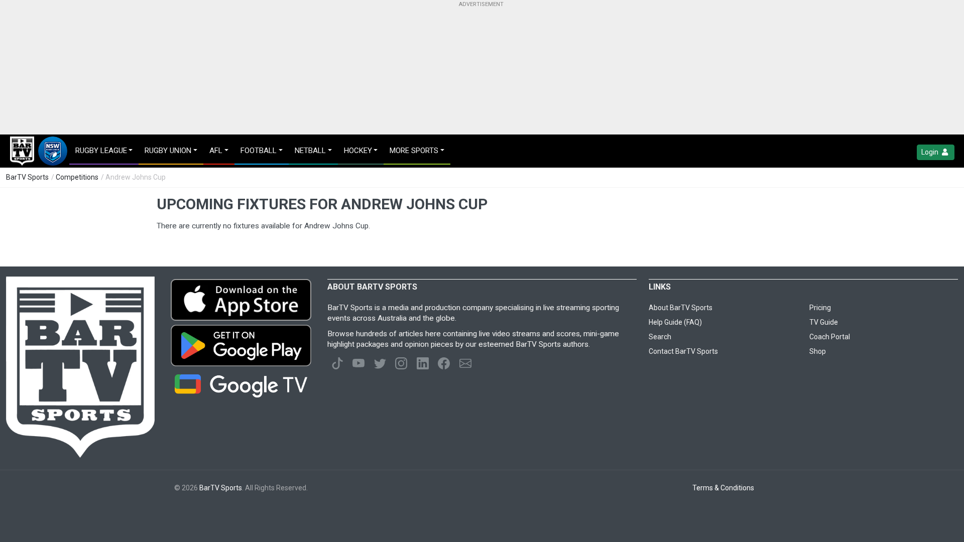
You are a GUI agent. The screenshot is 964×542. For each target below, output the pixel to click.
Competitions (77, 177)
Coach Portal (829, 337)
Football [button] (258, 150)
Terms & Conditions (723, 488)
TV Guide (823, 322)
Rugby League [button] (101, 150)
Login (930, 152)
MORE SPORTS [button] (414, 150)
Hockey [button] (358, 150)
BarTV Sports (27, 177)
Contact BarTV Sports (683, 351)
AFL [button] (215, 150)
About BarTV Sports (680, 308)
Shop (817, 351)
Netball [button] (310, 150)
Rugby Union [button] (168, 150)
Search (660, 337)
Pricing (820, 308)
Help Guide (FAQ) (675, 322)
